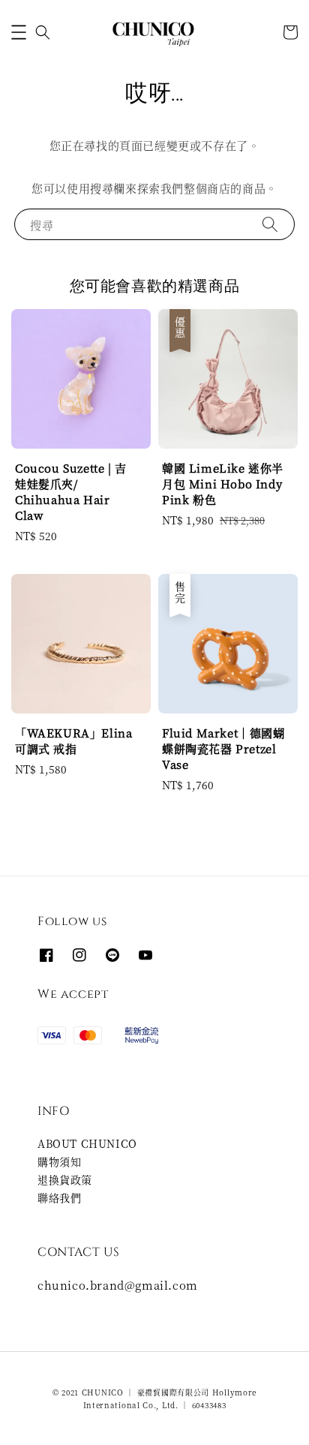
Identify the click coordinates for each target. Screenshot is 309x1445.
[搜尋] (270, 224)
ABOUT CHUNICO (87, 1143)
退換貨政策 (65, 1179)
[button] (18, 32)
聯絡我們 (59, 1197)
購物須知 (59, 1161)
